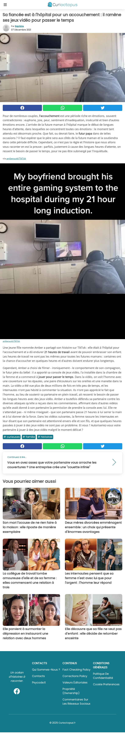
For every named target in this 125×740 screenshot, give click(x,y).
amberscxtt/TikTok (16, 158)
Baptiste (19, 26)
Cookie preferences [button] (106, 684)
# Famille (29, 437)
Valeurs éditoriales (75, 682)
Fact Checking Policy (76, 670)
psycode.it (39, 682)
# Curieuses (12, 437)
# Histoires (45, 437)
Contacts (38, 676)
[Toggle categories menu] (5, 4)
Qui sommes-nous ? (46, 670)
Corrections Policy (74, 676)
